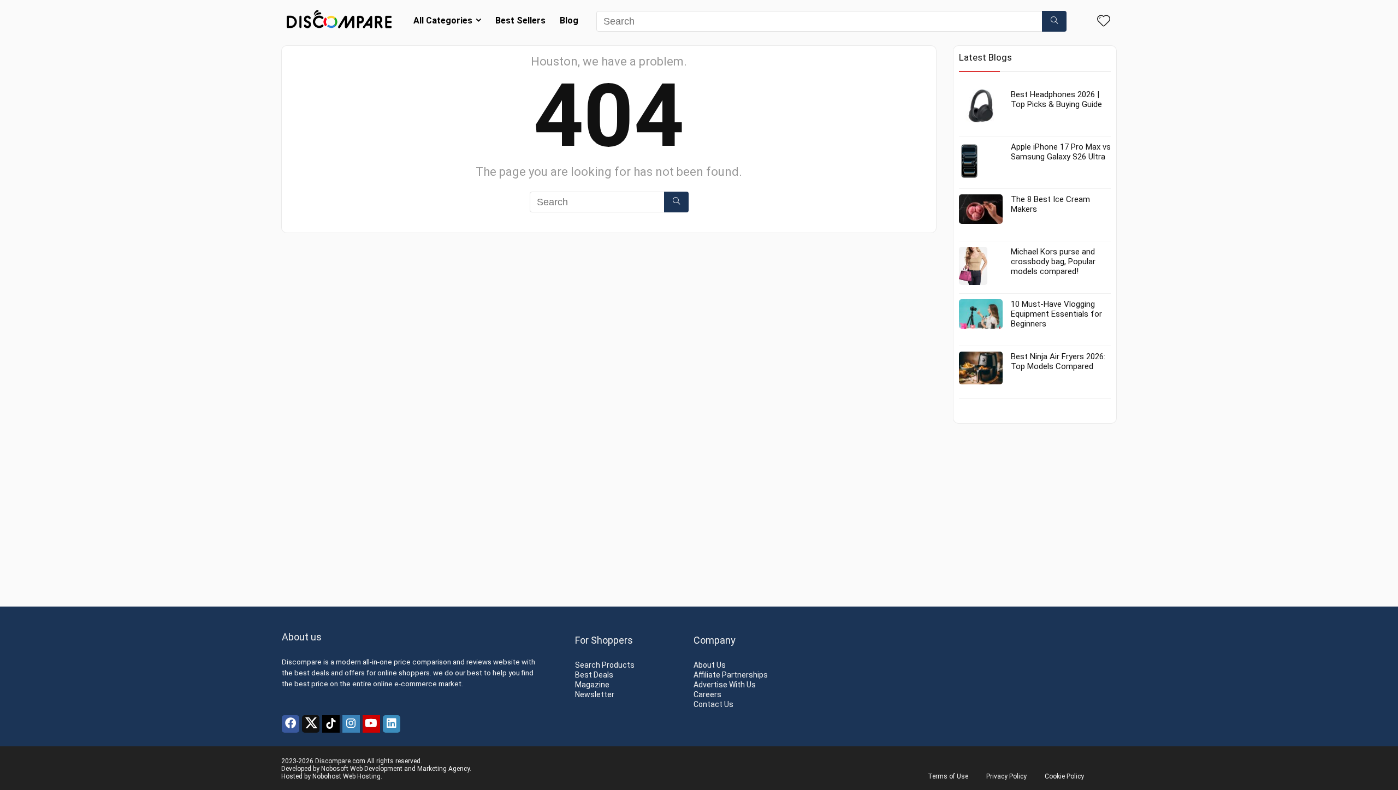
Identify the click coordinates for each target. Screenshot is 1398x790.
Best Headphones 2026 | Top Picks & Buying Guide (1056, 99)
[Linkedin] (391, 724)
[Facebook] (290, 724)
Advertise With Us (725, 684)
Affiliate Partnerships (731, 674)
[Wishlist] (1103, 21)
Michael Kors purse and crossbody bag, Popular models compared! (1053, 261)
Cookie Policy (1064, 776)
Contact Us (713, 704)
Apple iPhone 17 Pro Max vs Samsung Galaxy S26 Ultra (1061, 152)
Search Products (605, 665)
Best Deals (594, 674)
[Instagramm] (351, 724)
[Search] (1054, 21)
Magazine (592, 684)
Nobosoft (334, 769)
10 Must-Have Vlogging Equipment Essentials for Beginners (1056, 314)
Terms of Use (948, 776)
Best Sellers (520, 20)
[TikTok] (331, 724)
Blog (569, 20)
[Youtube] (371, 724)
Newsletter (594, 694)
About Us (710, 665)
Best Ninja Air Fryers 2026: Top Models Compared (1058, 361)
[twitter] (310, 724)
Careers (707, 694)
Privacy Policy (1006, 776)
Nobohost (326, 776)
